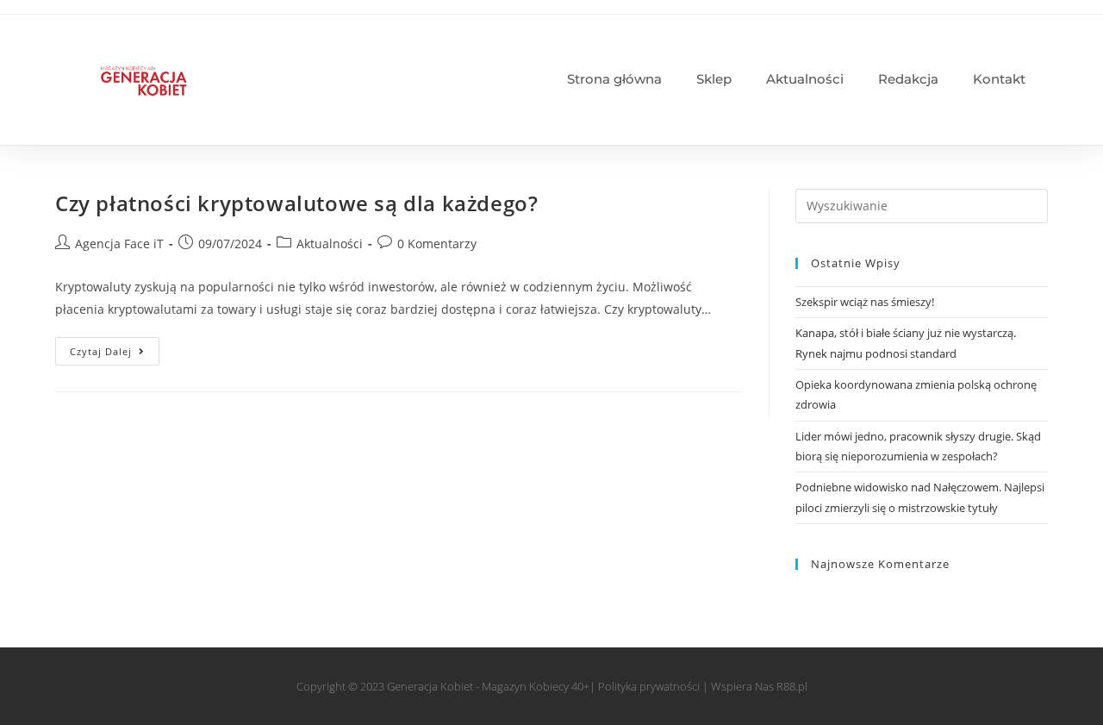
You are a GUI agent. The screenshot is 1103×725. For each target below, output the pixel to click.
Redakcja (908, 79)
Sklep (714, 79)
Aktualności (805, 79)
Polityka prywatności (649, 686)
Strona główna (614, 79)
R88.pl (791, 686)
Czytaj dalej (114, 347)
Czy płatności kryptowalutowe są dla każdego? (296, 203)
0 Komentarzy (437, 243)
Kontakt (999, 79)
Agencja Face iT (119, 243)
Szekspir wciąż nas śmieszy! (864, 301)
